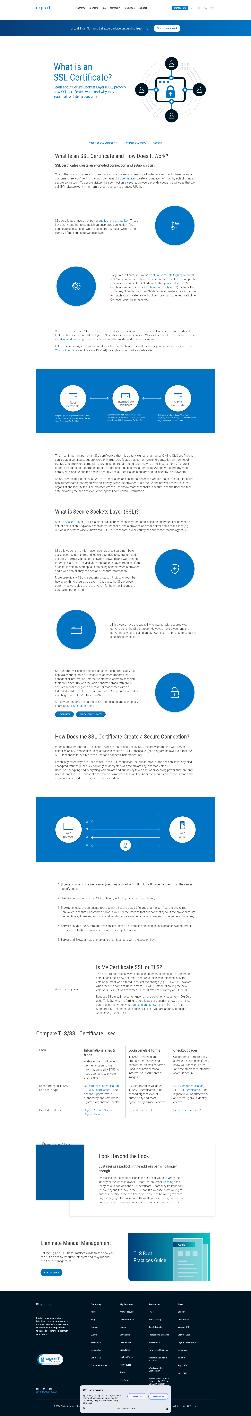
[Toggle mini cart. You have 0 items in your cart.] (205, 8)
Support (143, 8)
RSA (113, 1013)
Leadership (96, 1350)
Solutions (93, 8)
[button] (50, 1360)
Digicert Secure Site (96, 1110)
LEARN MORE (64, 714)
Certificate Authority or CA (160, 287)
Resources (129, 8)
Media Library (155, 1319)
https (79, 695)
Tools (122, 1372)
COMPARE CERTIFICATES (91, 714)
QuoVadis (182, 1350)
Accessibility (173, 1406)
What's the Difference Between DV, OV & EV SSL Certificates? (159, 1381)
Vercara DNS (184, 1327)
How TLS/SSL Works (158, 1350)
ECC (122, 1013)
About (93, 1311)
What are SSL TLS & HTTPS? (158, 1359)
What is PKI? (154, 1342)
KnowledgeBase (127, 1311)
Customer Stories (99, 1365)
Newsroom (96, 1342)
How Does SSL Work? (135, 142)
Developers (125, 1334)
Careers (94, 1327)
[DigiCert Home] (43, 8)
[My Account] (212, 8)
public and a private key (113, 220)
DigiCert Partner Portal (188, 1342)
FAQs (151, 1311)
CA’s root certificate (67, 350)
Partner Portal (126, 1357)
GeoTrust (182, 1373)
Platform (80, 8)
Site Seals (124, 1380)
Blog (93, 1319)
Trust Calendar (156, 1327)
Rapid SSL (182, 1365)
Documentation (127, 1319)
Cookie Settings (190, 1406)
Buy (104, 8)
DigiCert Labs (184, 1334)
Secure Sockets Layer (69, 522)
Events (94, 1334)
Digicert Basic (92, 1114)
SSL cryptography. (83, 706)
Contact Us (180, 8)
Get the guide (51, 1272)
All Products (125, 1365)
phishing (168, 1182)
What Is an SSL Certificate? (103, 142)
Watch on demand (167, 28)
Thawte (181, 1357)
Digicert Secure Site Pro (188, 1110)
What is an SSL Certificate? (156, 1369)
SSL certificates (126, 178)
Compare (157, 142)
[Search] (192, 8)
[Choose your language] (199, 8)
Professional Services (159, 1334)
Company (115, 8)
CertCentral (125, 1342)
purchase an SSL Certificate (148, 1004)
